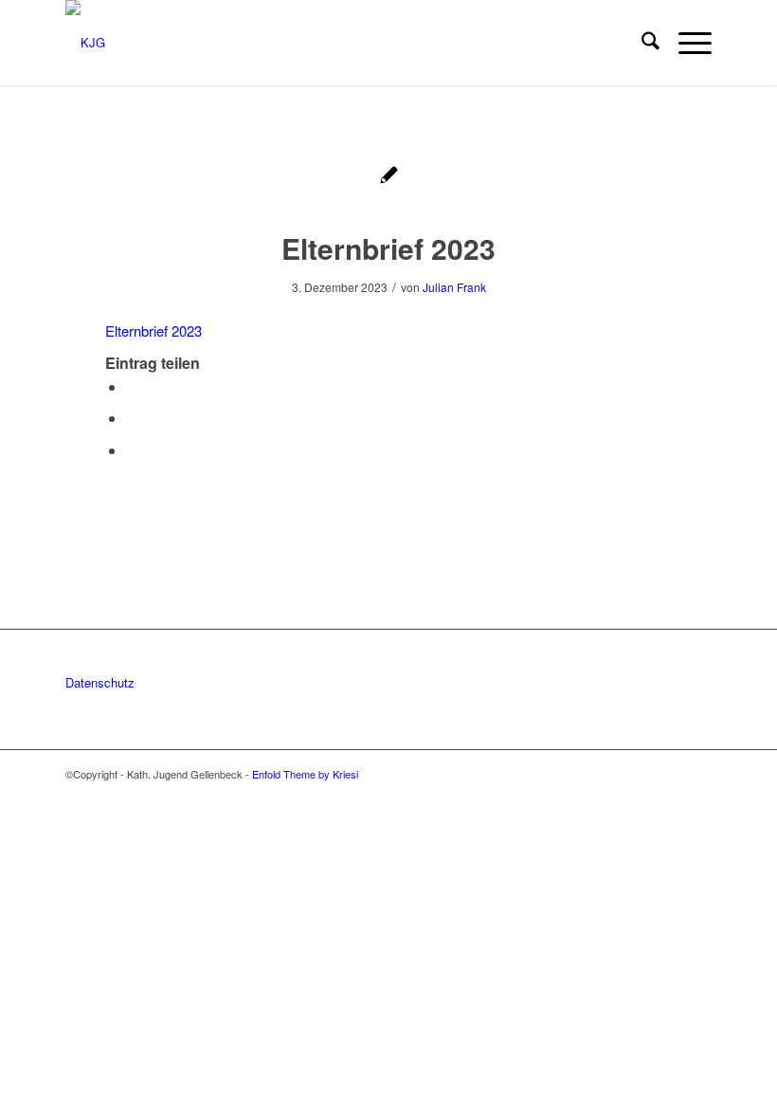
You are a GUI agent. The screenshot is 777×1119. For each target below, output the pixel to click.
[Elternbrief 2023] (389, 176)
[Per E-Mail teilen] (131, 450)
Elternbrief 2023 (153, 330)
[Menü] (686, 42)
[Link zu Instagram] (669, 774)
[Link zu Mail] (697, 774)
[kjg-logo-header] (85, 42)
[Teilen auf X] (131, 386)
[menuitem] (641, 42)
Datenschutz (100, 682)
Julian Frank (454, 287)
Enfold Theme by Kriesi (305, 773)
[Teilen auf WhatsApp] (131, 418)
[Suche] (641, 42)
